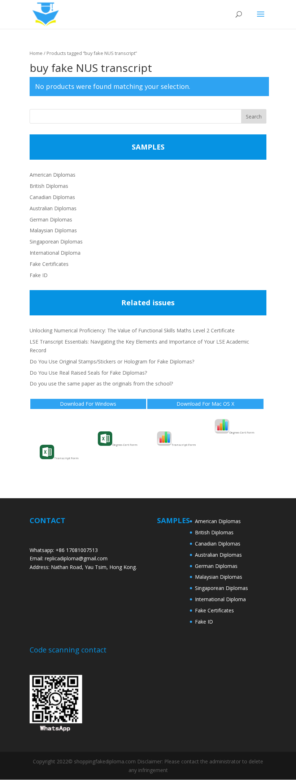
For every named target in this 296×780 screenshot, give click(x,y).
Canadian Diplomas (52, 197)
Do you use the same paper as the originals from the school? (101, 383)
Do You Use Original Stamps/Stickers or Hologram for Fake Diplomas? (112, 361)
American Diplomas (52, 174)
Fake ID (39, 275)
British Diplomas (49, 185)
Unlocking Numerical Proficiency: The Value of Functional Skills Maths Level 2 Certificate (132, 330)
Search (254, 116)
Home (36, 53)
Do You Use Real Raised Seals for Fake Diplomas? (88, 372)
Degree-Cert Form (125, 445)
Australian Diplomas (53, 208)
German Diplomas (51, 219)
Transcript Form (66, 458)
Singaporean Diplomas (56, 241)
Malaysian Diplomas (53, 230)
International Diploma (55, 252)
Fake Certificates (49, 263)
